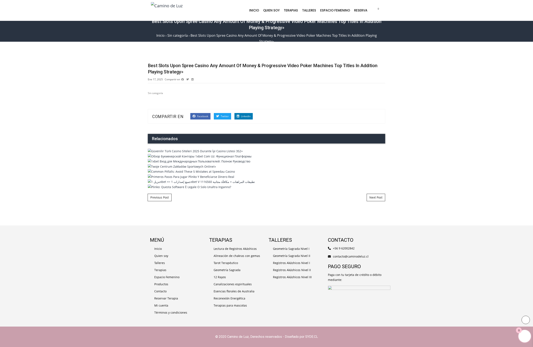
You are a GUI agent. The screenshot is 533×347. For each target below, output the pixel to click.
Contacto (160, 291)
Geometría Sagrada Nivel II (291, 256)
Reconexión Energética (229, 298)
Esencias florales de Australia (234, 291)
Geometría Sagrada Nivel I (291, 249)
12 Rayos (220, 277)
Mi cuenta (161, 305)
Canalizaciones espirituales (233, 284)
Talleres (309, 10)
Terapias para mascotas (230, 305)
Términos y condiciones (170, 312)
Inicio (254, 10)
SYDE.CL (311, 337)
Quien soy (271, 10)
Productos (161, 284)
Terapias (291, 10)
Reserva (360, 10)
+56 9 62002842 (344, 248)
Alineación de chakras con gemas (237, 256)
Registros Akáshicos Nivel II (292, 270)
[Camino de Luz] (199, 10)
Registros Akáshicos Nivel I (291, 263)
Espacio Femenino (335, 10)
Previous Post (159, 197)
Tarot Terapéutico (226, 263)
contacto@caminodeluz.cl (351, 256)
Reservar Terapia (166, 298)
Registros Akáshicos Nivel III (292, 277)
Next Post (375, 197)
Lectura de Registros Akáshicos (235, 249)
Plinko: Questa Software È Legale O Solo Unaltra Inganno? (266, 133)
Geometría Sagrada (227, 270)
